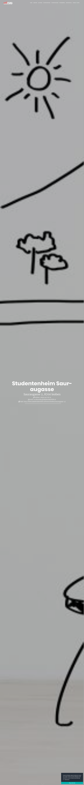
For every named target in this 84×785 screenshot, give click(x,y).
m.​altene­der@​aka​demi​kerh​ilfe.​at (45, 399)
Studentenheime (46, 2)
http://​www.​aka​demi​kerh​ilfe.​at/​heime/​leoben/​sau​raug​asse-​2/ (45, 401)
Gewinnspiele (69, 2)
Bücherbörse (62, 2)
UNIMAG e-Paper (76, 2)
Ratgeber (40, 2)
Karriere (35, 2)
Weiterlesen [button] (67, 779)
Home (31, 2)
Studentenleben (54, 2)
